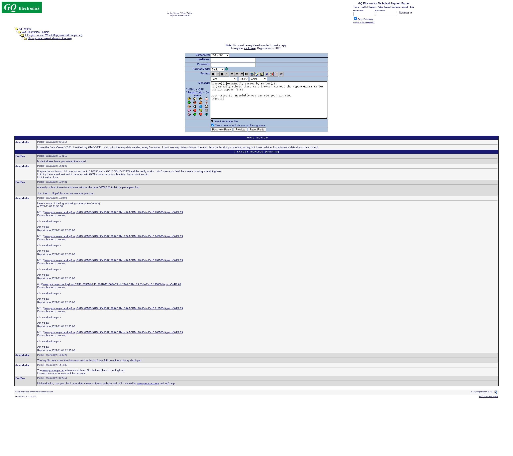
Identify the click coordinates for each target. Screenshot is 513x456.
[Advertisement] (122, 426)
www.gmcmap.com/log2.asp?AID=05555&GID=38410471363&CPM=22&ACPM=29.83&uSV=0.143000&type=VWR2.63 (113, 236)
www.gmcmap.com (53, 370)
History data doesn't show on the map (50, 38)
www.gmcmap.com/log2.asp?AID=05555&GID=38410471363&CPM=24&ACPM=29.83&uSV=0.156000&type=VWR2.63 (112, 284)
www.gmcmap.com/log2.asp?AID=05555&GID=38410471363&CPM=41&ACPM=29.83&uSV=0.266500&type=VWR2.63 (113, 332)
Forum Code (195, 92)
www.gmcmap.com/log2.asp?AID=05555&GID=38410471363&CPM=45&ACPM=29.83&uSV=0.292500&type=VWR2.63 (113, 212)
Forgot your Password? (364, 22)
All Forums (25, 28)
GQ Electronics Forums (35, 31)
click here (249, 48)
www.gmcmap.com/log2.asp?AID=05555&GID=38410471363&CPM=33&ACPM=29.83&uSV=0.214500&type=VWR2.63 (113, 308)
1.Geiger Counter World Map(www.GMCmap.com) (53, 35)
